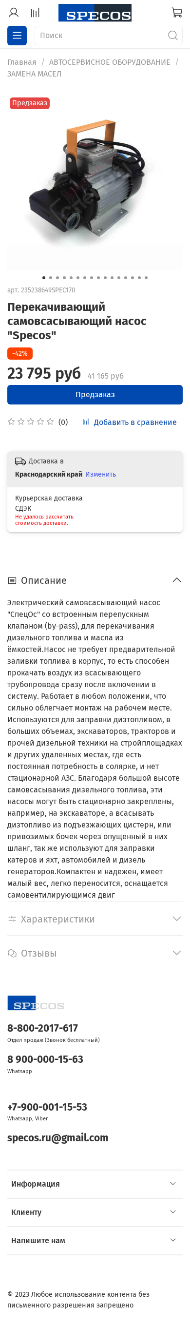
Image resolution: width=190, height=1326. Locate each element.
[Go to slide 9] (98, 277)
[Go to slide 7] (84, 277)
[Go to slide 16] (146, 277)
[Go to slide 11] (112, 277)
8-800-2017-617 (42, 1028)
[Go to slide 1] (43, 277)
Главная (22, 62)
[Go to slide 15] (139, 277)
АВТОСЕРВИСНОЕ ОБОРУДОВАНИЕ (110, 62)
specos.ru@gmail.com (58, 1138)
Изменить (100, 474)
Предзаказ (95, 394)
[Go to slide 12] (118, 277)
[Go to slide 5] (71, 277)
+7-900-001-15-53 (47, 1107)
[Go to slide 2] (50, 277)
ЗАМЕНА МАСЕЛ (34, 73)
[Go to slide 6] (77, 277)
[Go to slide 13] (125, 277)
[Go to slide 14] (132, 277)
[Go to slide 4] (64, 277)
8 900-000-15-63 (45, 1060)
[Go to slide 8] (91, 277)
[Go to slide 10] (105, 277)
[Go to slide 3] (57, 277)
